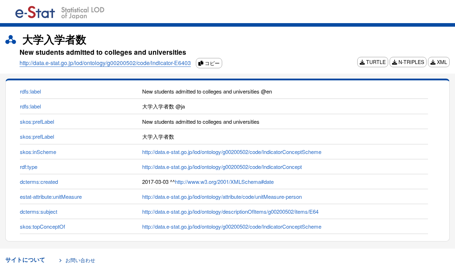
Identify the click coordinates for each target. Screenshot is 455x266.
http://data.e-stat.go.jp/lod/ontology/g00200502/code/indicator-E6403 (105, 63)
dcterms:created (39, 181)
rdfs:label (30, 91)
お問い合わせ (80, 259)
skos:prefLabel (37, 121)
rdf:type (28, 166)
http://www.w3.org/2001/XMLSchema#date (224, 181)
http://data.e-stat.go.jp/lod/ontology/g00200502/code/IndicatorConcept (222, 166)
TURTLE (375, 61)
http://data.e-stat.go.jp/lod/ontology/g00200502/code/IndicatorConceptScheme (231, 151)
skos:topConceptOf (42, 226)
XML (441, 61)
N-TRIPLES (410, 61)
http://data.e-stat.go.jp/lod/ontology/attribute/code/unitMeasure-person (222, 196)
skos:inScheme (38, 151)
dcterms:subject (38, 211)
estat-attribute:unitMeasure (51, 196)
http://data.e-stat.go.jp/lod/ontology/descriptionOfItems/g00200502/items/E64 (230, 211)
